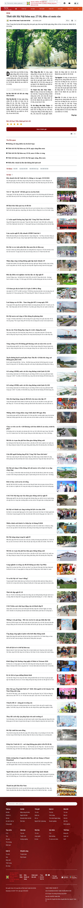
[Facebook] (64, 3)
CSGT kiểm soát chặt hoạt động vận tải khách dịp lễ (24, 606)
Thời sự (8, 809)
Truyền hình (23, 854)
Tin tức (37, 812)
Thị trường (9, 842)
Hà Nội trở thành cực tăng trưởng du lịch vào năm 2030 (25, 509)
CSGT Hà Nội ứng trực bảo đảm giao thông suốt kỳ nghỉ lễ (26, 496)
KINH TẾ (51, 8)
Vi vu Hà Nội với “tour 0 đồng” (17, 578)
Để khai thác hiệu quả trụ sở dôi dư (18, 205)
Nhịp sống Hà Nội (25, 812)
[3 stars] (14, 124)
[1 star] (7, 124)
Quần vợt (66, 836)
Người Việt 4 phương (40, 821)
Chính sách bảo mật (35, 876)
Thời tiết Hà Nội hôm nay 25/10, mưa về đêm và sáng (26, 153)
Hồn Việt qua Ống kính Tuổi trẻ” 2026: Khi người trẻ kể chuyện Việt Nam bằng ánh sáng (30, 690)
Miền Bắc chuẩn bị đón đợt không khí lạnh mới (24, 163)
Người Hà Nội (23, 815)
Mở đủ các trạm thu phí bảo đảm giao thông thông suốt (25, 440)
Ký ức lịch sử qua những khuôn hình (19, 675)
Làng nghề (37, 836)
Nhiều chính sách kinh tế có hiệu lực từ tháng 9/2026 (24, 523)
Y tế (50, 833)
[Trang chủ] (16, 9)
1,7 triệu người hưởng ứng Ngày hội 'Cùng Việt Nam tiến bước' (28, 219)
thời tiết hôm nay (34, 168)
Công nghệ (9, 824)
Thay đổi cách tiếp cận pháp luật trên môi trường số (24, 716)
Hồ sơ (36, 818)
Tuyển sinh (23, 836)
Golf (65, 839)
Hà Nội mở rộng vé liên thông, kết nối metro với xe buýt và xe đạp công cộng (29, 469)
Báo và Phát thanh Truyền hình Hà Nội (20, 20)
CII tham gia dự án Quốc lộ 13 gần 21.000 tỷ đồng (23, 288)
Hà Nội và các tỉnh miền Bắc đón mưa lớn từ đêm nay (25, 247)
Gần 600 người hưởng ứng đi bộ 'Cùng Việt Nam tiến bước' (27, 454)
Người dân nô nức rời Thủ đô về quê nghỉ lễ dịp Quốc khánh (27, 772)
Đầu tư (65, 815)
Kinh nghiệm (67, 824)
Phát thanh (23, 857)
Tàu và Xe (9, 830)
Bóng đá (66, 833)
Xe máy (8, 839)
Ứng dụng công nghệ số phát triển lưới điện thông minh (25, 634)
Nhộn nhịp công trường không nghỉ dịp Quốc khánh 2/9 (25, 261)
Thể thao (66, 830)
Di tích (36, 839)
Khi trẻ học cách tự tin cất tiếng (17, 482)
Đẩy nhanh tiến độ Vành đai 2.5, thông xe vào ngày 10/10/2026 (27, 178)
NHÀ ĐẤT (60, 8)
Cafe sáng (52, 815)
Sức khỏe (52, 830)
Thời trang (9, 863)
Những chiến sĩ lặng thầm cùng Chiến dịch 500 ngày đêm (26, 413)
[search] (5, 3)
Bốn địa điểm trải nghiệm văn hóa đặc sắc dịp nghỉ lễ (24, 275)
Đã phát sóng (24, 851)
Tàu (7, 836)
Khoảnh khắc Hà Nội (25, 818)
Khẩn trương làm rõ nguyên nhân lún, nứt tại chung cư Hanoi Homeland (28, 759)
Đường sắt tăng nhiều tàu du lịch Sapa (21, 144)
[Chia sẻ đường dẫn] (71, 133)
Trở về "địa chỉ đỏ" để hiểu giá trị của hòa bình (22, 192)
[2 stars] (11, 124)
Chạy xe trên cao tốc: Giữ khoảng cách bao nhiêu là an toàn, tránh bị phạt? (30, 428)
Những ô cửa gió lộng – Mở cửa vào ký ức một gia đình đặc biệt (28, 620)
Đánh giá (8, 845)
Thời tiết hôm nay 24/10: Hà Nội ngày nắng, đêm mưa (26, 158)
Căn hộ (65, 818)
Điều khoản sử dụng (26, 877)
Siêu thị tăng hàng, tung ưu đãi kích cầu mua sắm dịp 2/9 (26, 399)
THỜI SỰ (23, 8)
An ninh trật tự (10, 821)
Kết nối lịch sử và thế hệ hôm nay (18, 647)
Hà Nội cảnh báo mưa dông (15, 730)
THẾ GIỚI (41, 8)
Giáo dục (22, 830)
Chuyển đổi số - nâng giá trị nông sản (19, 703)
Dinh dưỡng (52, 836)
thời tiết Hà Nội (44, 168)
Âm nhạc (8, 866)
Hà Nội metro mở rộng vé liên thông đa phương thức (24, 316)
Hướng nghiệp (24, 839)
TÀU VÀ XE (70, 8)
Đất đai (66, 821)
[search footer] (7, 804)
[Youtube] (69, 3)
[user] (76, 3)
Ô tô (7, 833)
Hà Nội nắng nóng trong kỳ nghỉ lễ (18, 537)
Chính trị (8, 815)
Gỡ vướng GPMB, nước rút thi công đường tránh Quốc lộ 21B (28, 371)
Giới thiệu (21, 876)
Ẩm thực (22, 821)
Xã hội (8, 13)
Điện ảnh (8, 860)
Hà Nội (7, 812)
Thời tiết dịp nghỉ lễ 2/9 (14, 592)
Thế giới (37, 809)
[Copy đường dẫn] (75, 20)
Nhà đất (66, 809)
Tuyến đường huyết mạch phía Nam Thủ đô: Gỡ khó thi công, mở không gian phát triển (29, 358)
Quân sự (37, 815)
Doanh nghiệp (52, 821)
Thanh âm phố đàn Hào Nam (16, 785)
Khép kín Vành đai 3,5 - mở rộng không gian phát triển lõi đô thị (28, 744)
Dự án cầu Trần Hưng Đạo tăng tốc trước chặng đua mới (26, 330)
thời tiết (15, 168)
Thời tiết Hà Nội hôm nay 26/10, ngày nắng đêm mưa (26, 148)
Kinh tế (51, 809)
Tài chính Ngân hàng (54, 818)
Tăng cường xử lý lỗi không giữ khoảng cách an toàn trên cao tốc (28, 344)
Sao (7, 857)
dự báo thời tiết (23, 168)
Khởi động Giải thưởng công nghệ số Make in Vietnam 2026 (27, 661)
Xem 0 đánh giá (41, 129)
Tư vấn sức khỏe (53, 839)
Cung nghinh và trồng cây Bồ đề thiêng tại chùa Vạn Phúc (26, 565)
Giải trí (8, 851)
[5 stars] (21, 124)
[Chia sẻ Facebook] (72, 20)
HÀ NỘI (33, 8)
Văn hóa (37, 830)
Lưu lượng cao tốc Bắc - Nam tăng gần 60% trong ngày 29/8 (27, 302)
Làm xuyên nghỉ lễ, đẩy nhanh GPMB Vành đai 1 (23, 233)
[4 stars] (17, 124)
